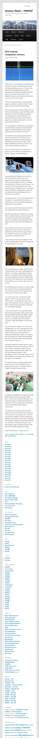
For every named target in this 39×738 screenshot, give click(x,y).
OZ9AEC (7, 591)
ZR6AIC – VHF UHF (10, 703)
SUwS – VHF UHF (10, 699)
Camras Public (9, 571)
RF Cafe (7, 528)
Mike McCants (9, 639)
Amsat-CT (8, 450)
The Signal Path (9, 532)
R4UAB (7, 603)
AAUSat (12, 434)
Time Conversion (10, 506)
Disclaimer (13, 39)
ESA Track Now (9, 494)
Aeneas (7, 725)
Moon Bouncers (9, 545)
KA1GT (7, 543)
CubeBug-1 (18, 728)
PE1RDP (7, 549)
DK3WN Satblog (9, 619)
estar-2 (17, 434)
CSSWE (12, 728)
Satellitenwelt (9, 649)
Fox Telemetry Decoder (18, 715)
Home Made (8, 35)
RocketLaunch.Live (10, 647)
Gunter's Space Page (11, 625)
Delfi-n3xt (22, 730)
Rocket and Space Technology (14, 504)
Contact (21, 39)
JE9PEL (7, 583)
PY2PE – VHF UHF (10, 693)
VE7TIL (7, 608)
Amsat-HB (8, 458)
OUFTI (14, 436)
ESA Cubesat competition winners (15, 53)
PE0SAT (7, 711)
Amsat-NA (8, 466)
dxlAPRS (7, 664)
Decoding (20, 32)
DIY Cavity (8, 520)
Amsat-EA (8, 454)
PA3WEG (7, 599)
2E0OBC (7, 567)
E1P (30, 730)
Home (7, 32)
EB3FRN (7, 577)
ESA (6, 436)
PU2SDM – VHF (9, 691)
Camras (7, 541)
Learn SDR (8, 587)
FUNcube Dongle (9, 735)
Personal (7, 560)
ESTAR (10, 436)
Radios (16, 35)
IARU (6, 627)
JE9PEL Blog (9, 585)
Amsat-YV (8, 478)
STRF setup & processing (12, 670)
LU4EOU (7, 589)
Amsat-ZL (8, 480)
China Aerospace (10, 617)
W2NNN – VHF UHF (10, 701)
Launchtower (9, 637)
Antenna (13, 32)
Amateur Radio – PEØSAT (19, 10)
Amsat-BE (8, 444)
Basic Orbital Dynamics (12, 615)
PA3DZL (7, 547)
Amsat (22, 725)
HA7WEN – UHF (9, 683)
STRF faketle (8, 668)
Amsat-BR (8, 446)
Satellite (28, 35)
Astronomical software (11, 660)
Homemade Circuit (10, 522)
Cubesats (7, 730)
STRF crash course (10, 666)
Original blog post (23, 430)
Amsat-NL (8, 468)
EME (6, 39)
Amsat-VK (8, 476)
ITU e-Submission (10, 631)
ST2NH (7, 605)
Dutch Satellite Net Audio (12, 621)
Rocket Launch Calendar (12, 487)
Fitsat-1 (20, 732)
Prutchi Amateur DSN (11, 500)
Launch (25, 735)
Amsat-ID (7, 460)
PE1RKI (7, 551)
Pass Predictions (10, 645)
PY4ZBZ (7, 601)
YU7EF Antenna (9, 534)
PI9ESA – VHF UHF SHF (12, 689)
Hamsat (16, 735)
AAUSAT (31, 434)
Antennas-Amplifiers (11, 514)
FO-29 (25, 732)
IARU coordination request (13, 629)
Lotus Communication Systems (14, 524)
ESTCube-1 (15, 732)
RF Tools (7, 530)
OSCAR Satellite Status (12, 643)
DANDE (17, 730)
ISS (20, 735)
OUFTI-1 (22, 434)
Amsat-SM (8, 472)
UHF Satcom (8, 508)
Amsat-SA (8, 470)
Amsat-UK (8, 474)
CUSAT (12, 730)
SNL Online (8, 653)
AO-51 (31, 725)
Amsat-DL (8, 452)
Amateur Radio (15, 725)
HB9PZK (7, 579)
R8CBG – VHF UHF (10, 697)
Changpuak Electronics (12, 516)
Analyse (27, 725)
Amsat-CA (8, 448)
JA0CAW (7, 581)
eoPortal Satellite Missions (13, 623)
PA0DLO (7, 593)
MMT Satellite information (12, 641)
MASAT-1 (31, 735)
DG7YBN (7, 518)
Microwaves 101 (9, 526)
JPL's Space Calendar (11, 498)
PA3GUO (7, 597)
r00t (6, 502)
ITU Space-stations (10, 633)
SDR (22, 35)
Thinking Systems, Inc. (12, 672)
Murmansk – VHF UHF (11, 687)
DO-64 (27, 730)
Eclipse (7, 732)
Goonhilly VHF (9, 681)
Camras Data (8, 569)
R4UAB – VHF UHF (10, 695)
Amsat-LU (8, 464)
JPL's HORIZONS (10, 496)
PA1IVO (7, 595)
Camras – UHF (9, 679)
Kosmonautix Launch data (12, 635)
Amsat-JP (8, 462)
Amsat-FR (8, 456)
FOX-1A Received (17, 711)
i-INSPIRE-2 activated (22, 709)
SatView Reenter (10, 651)
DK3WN (7, 573)
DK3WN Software (10, 662)
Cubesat (26, 727)
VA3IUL (7, 607)
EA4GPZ (7, 558)
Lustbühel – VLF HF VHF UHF (13, 685)
